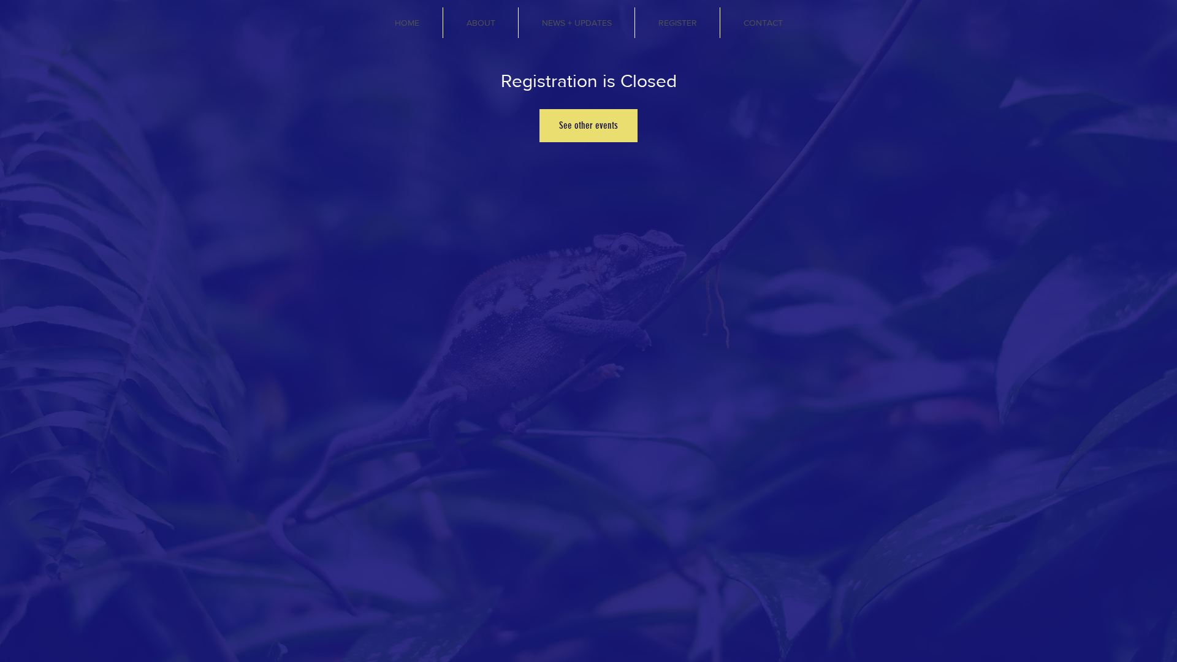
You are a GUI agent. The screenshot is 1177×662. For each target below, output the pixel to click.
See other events (588, 125)
